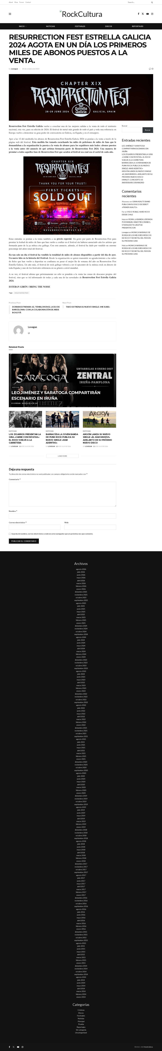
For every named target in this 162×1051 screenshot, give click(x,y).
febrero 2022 (81, 722)
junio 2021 (81, 745)
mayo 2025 (81, 612)
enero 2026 (81, 589)
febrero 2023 (81, 688)
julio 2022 (81, 708)
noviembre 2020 (81, 765)
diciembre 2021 (81, 728)
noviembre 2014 (81, 969)
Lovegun (14, 69)
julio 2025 (81, 606)
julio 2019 (81, 810)
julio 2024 (81, 640)
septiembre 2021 (81, 736)
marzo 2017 (81, 889)
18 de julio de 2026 (27, 446)
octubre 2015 (81, 937)
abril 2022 (81, 716)
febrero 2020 (81, 790)
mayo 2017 (81, 884)
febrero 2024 (81, 654)
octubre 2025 (81, 597)
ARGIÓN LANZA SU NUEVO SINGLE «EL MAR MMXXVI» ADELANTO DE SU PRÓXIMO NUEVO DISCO (137, 174)
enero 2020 (81, 793)
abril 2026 (81, 580)
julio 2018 (81, 844)
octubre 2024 (81, 631)
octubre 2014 (81, 971)
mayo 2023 (81, 680)
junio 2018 (81, 847)
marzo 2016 (81, 923)
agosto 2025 (81, 603)
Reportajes (137, 26)
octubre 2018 (81, 835)
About (11, 2)
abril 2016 (81, 920)
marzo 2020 (81, 787)
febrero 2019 (81, 824)
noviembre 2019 (81, 799)
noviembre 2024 (81, 628)
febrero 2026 (81, 586)
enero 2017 (81, 895)
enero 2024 (81, 657)
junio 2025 (81, 609)
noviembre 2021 (81, 731)
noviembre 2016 (81, 901)
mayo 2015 (81, 952)
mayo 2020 (81, 782)
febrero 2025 (81, 620)
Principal (81, 1021)
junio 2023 (81, 677)
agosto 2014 (81, 977)
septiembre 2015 (81, 940)
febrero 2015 (81, 960)
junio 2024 (81, 643)
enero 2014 (81, 997)
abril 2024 (81, 648)
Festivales (80, 26)
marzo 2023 (81, 685)
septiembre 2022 (81, 702)
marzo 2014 (81, 991)
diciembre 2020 (81, 762)
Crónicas (81, 1010)
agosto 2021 (81, 739)
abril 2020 (81, 784)
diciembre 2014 (81, 966)
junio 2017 (81, 881)
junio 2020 (81, 779)
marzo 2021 (81, 753)
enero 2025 (81, 623)
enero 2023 (81, 691)
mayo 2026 (81, 578)
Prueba (81, 1024)
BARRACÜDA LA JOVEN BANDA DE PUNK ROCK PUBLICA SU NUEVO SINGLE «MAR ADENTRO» (136, 165)
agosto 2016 (81, 909)
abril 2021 (81, 750)
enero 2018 (81, 861)
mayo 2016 (81, 918)
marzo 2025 (81, 617)
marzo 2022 (81, 719)
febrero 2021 (81, 756)
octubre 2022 (81, 699)
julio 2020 (81, 776)
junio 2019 (81, 813)
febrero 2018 (81, 858)
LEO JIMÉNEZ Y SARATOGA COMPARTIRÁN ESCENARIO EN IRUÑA (135, 149)
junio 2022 (81, 711)
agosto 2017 (81, 875)
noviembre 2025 (81, 595)
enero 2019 (81, 827)
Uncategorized (81, 1033)
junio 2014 (81, 983)
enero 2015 (81, 963)
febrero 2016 (81, 926)
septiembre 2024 (81, 634)
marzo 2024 (81, 651)
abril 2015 (81, 954)
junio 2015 (81, 949)
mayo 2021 (81, 747)
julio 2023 (81, 674)
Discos (108, 26)
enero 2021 (81, 759)
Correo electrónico (18, 522)
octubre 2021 (81, 733)
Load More (62, 456)
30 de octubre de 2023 (30, 69)
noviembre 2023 (81, 663)
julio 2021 (81, 742)
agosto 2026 (81, 569)
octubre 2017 (81, 869)
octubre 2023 (81, 665)
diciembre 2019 (81, 796)
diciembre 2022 (81, 694)
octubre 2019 (81, 801)
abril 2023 (81, 682)
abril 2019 (81, 818)
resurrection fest (21, 293)
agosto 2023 (81, 671)
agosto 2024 (81, 637)
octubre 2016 (81, 903)
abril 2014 (81, 988)
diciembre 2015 (81, 932)
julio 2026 (81, 572)
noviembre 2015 (81, 935)
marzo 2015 (81, 957)
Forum (21, 2)
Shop (16, 2)
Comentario (15, 479)
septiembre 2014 (81, 974)
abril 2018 (81, 852)
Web (66, 522)
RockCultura (148, 1047)
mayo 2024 (81, 646)
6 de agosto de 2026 (30, 403)
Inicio (22, 26)
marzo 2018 (81, 855)
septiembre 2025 (81, 600)
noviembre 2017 (81, 867)
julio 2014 (81, 980)
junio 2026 (81, 575)
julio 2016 (81, 912)
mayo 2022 (81, 714)
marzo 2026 (81, 583)
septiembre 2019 (81, 804)
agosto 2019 (81, 807)
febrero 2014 (81, 994)
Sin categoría (81, 1030)
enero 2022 (81, 725)
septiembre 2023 (81, 668)
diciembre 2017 (81, 864)
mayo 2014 (81, 986)
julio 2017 (81, 878)
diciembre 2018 (81, 830)
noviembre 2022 (81, 697)
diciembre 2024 (81, 626)
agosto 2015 (81, 943)
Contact (28, 2)
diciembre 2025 (81, 592)
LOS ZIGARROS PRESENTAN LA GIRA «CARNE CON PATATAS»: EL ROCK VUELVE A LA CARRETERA (137, 157)
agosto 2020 (81, 773)
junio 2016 (81, 915)
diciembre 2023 (81, 660)
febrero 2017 (81, 892)
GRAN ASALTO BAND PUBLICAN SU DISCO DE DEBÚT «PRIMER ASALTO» (136, 204)
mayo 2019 (81, 816)
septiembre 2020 (81, 770)
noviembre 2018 (81, 833)
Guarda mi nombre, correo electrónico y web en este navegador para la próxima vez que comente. (52, 534)
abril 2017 (81, 886)
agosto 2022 (81, 705)
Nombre (13, 511)
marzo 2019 (81, 821)
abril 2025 (81, 614)
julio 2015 (81, 946)
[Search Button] (151, 2)
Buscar (124, 126)
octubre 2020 (81, 767)
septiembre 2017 (81, 872)
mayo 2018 (81, 850)
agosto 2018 (81, 841)
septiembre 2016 (81, 906)
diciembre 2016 (81, 898)
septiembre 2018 (81, 838)
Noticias (50, 26)
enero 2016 (81, 929)
